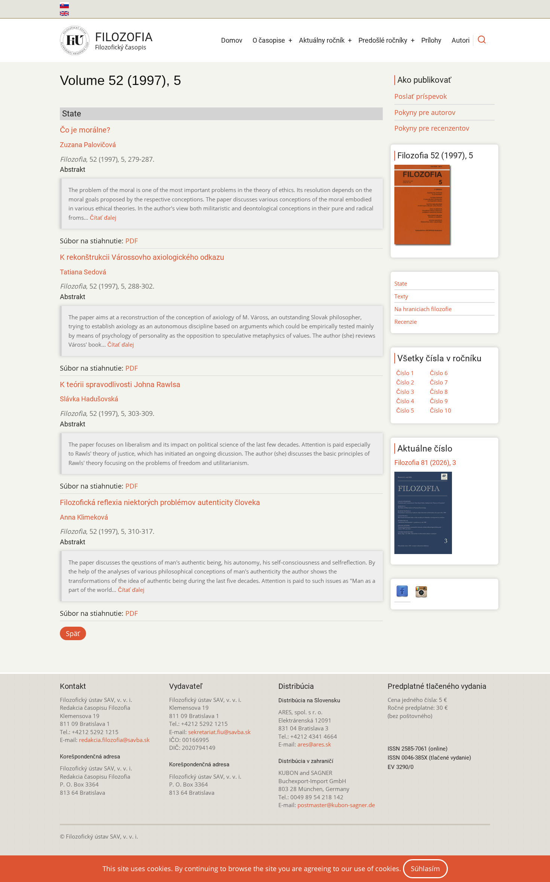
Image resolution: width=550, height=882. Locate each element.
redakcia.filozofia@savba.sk (114, 739)
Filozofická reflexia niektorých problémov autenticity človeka (160, 502)
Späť (73, 633)
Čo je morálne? (85, 130)
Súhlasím (425, 868)
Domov (231, 40)
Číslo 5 (405, 410)
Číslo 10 (440, 410)
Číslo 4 (405, 401)
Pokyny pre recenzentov (431, 128)
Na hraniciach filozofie (423, 309)
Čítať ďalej (103, 217)
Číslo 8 (439, 391)
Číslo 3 (405, 391)
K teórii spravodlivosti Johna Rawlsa (120, 384)
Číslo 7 (439, 382)
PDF (131, 240)
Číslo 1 (405, 373)
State (400, 283)
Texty (401, 296)
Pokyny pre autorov (424, 112)
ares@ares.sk (314, 744)
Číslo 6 (439, 373)
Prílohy (431, 40)
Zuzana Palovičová (88, 145)
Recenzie (405, 321)
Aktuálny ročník (322, 40)
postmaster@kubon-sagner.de (336, 805)
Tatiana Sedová (83, 272)
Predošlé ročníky (382, 40)
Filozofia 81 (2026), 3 (425, 462)
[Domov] (74, 40)
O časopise (269, 40)
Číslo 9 (439, 401)
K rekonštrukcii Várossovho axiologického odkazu (142, 257)
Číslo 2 (405, 382)
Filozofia (124, 37)
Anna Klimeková (84, 517)
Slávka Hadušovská (89, 399)
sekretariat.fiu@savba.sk (219, 732)
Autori (461, 40)
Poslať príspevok (420, 96)
